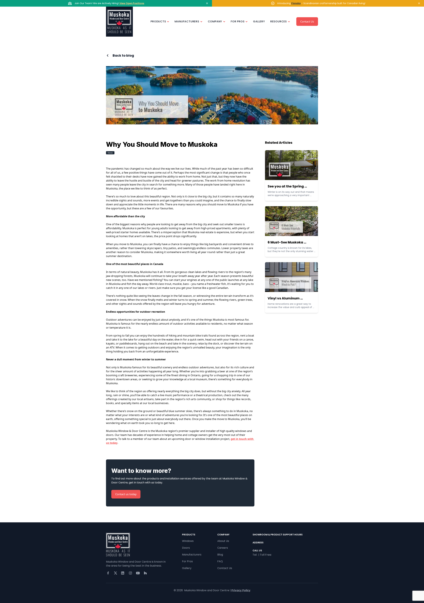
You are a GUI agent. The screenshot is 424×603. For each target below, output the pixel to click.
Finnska (296, 3)
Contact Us (307, 21)
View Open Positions (131, 3)
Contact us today (125, 494)
